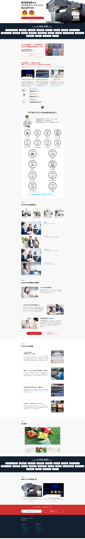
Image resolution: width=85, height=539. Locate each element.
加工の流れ (38, 531)
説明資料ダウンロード (33, 17)
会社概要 (38, 525)
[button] (30, 450)
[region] (42, 440)
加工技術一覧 (39, 532)
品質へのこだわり (39, 529)
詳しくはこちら (31, 501)
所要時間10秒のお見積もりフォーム (51, 291)
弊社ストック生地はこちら (55, 86)
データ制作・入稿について (26, 530)
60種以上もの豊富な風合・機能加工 (41, 390)
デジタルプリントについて (41, 530)
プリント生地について (25, 529)
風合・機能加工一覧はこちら (40, 86)
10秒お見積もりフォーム (26, 531)
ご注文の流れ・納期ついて (26, 528)
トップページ (24, 525)
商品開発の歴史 (39, 528)
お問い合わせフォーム (25, 532)
